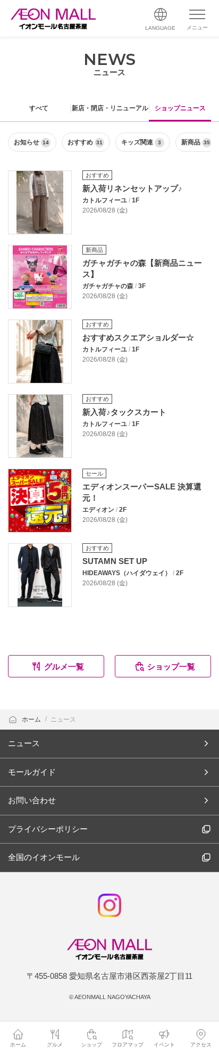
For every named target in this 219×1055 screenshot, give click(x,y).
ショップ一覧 (171, 666)
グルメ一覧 (64, 666)
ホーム (32, 719)
